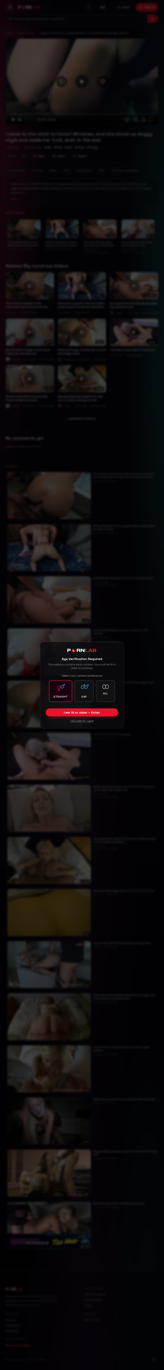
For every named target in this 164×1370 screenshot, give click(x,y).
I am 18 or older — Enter (82, 712)
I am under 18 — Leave (82, 721)
